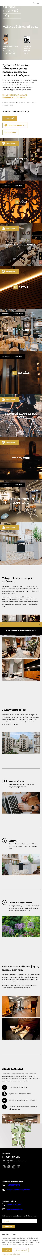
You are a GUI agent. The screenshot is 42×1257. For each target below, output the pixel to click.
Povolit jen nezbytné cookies (11, 1254)
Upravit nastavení (21, 1250)
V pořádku (7, 1250)
